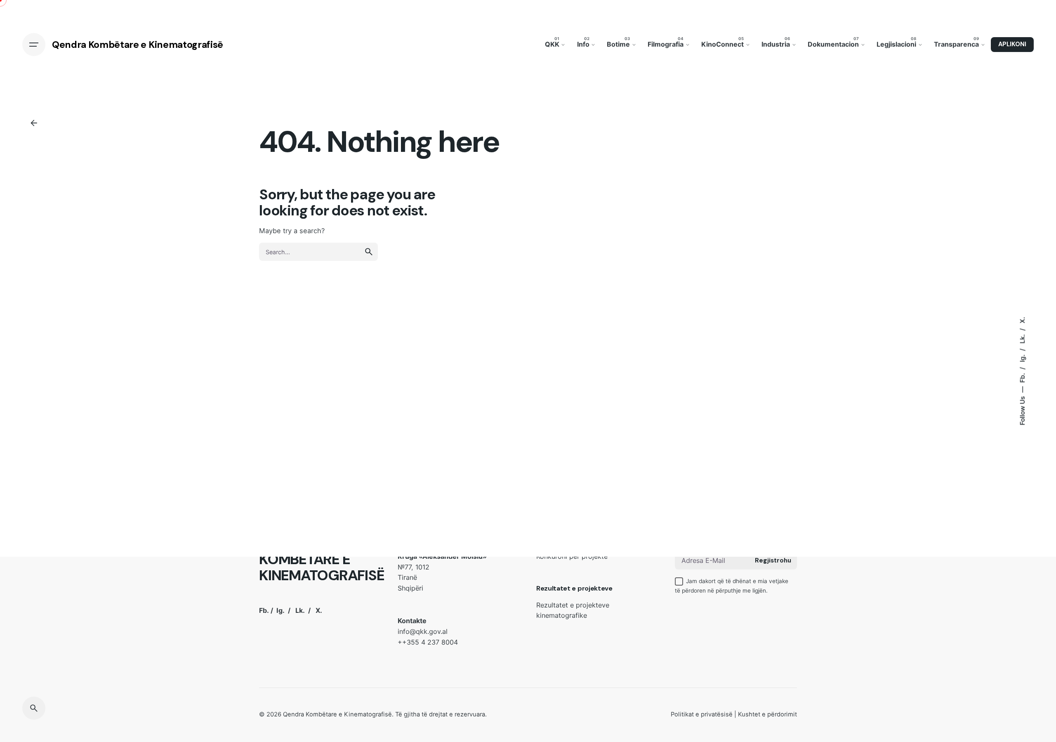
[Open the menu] (33, 44)
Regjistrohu (773, 560)
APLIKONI (1012, 44)
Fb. (1022, 377)
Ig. (1022, 357)
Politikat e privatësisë (702, 714)
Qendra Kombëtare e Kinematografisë (337, 714)
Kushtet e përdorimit (767, 714)
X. (1022, 320)
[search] (369, 252)
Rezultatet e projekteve (574, 588)
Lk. (1022, 338)
